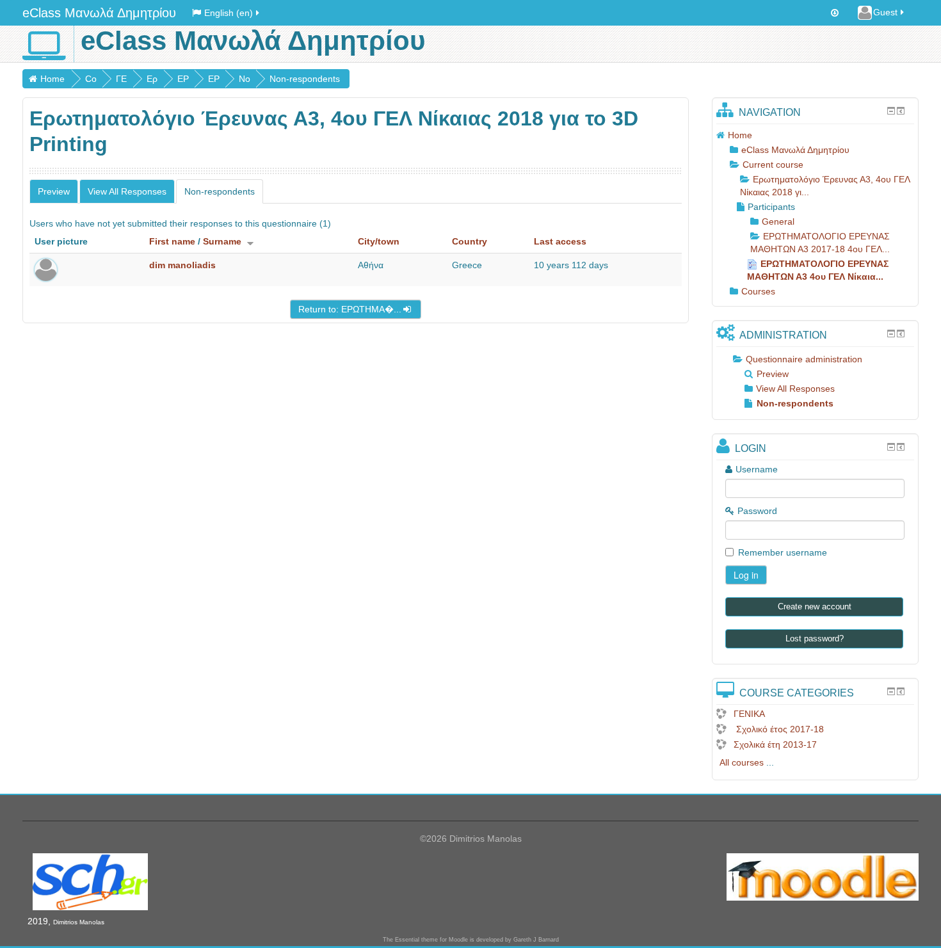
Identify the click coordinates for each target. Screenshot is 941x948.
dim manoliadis (182, 265)
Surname (222, 241)
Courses (758, 291)
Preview (54, 191)
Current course (773, 164)
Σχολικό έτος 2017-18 (779, 729)
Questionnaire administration (804, 359)
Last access (560, 241)
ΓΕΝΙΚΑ (749, 714)
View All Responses (127, 191)
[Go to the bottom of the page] (834, 13)
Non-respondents (304, 79)
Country (469, 241)
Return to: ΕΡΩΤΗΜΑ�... (349, 309)
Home (52, 79)
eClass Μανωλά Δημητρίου (99, 13)
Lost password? (814, 638)
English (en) (228, 13)
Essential (407, 939)
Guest (885, 12)
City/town (378, 241)
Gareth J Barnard (536, 939)
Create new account (814, 606)
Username (757, 469)
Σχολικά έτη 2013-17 (775, 744)
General (778, 221)
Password (757, 511)
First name (172, 241)
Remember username (782, 552)
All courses (742, 762)
